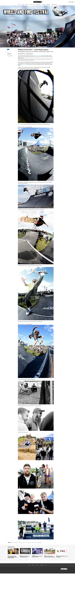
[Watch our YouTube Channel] (70, 2)
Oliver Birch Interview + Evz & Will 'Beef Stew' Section (25, 553)
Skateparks (48, 4)
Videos (19, 4)
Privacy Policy (11, 570)
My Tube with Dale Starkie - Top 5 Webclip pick (61, 553)
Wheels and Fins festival (38, 55)
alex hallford (12, 542)
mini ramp (35, 542)
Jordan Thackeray (20, 124)
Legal (8, 570)
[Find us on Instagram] (72, 2)
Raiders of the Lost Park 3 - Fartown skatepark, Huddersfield (49, 553)
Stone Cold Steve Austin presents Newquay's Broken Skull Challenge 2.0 (13, 553)
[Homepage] (64, 568)
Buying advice (38, 4)
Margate (32, 542)
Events (31, 4)
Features (26, 4)
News (23, 4)
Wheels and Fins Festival (39, 542)
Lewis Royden (24, 64)
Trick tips (43, 4)
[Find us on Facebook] (68, 2)
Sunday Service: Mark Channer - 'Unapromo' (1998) (37, 553)
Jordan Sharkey (16, 542)
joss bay (23, 542)
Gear (34, 4)
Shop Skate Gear (54, 4)
